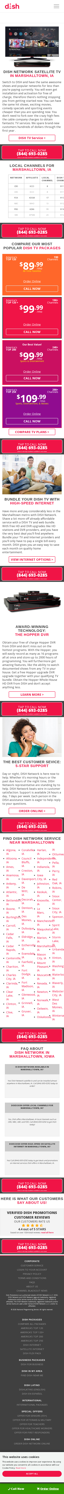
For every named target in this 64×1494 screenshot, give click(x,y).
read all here (47, 1232)
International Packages (32, 1404)
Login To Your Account (32, 1269)
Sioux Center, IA (57, 900)
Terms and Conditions (32, 1278)
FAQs (32, 1282)
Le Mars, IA (40, 912)
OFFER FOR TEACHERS (32, 1424)
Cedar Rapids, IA (11, 949)
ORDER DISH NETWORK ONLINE (32, 1443)
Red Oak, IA (57, 881)
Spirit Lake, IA (56, 928)
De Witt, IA (25, 891)
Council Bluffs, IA (26, 862)
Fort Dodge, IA (26, 974)
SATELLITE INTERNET (32, 1349)
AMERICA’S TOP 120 (32, 1328)
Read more (21, 1468)
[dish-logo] (26, 6)
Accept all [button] (32, 1473)
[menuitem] (55, 6)
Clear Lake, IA (9, 995)
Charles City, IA (11, 977)
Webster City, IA (58, 993)
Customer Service (32, 1265)
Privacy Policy (32, 1273)
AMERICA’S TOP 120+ (32, 1332)
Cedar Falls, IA (10, 937)
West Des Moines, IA (57, 1005)
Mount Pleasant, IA (43, 966)
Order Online (32, 281)
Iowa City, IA (41, 877)
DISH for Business (32, 1364)
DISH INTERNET (32, 1344)
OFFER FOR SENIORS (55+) (32, 1415)
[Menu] (55, 6)
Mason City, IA (41, 956)
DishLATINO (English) (32, 1389)
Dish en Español (32, 1393)
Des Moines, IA (27, 920)
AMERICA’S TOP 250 (32, 1340)
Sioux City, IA (56, 910)
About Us (32, 1286)
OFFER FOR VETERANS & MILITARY (32, 1419)
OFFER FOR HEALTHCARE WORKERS (32, 1428)
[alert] (32, 1467)
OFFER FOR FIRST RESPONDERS (32, 1432)
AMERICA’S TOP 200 (32, 1336)
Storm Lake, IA (56, 941)
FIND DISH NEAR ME (32, 1375)
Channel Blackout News (32, 1290)
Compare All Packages (32, 1323)
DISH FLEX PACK (32, 1353)
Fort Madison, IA (28, 986)
